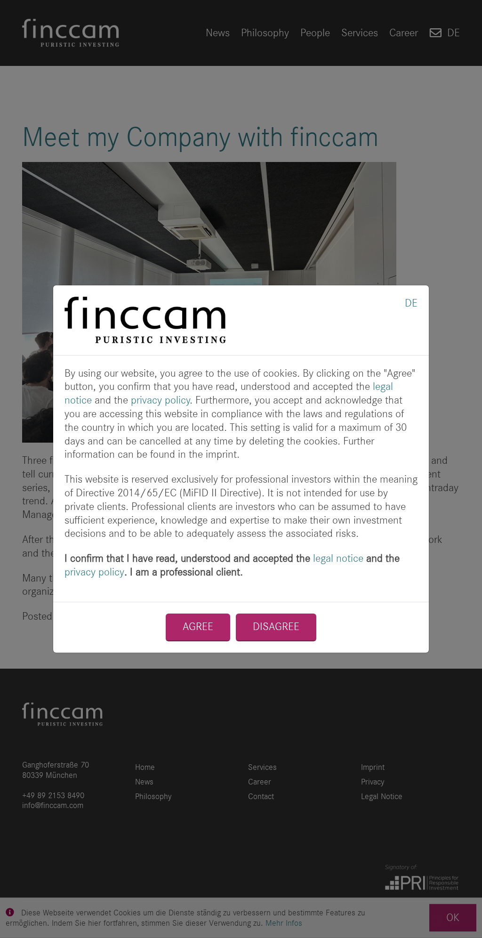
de (411, 303)
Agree (198, 626)
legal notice (338, 558)
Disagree (276, 626)
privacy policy (160, 400)
